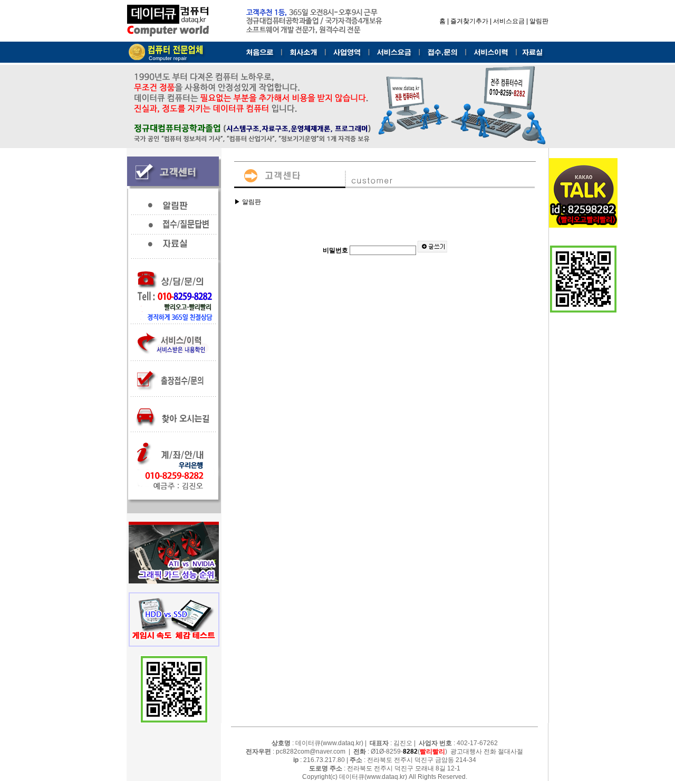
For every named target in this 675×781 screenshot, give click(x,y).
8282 (410, 751)
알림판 (538, 21)
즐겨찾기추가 (469, 21)
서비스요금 (509, 21)
